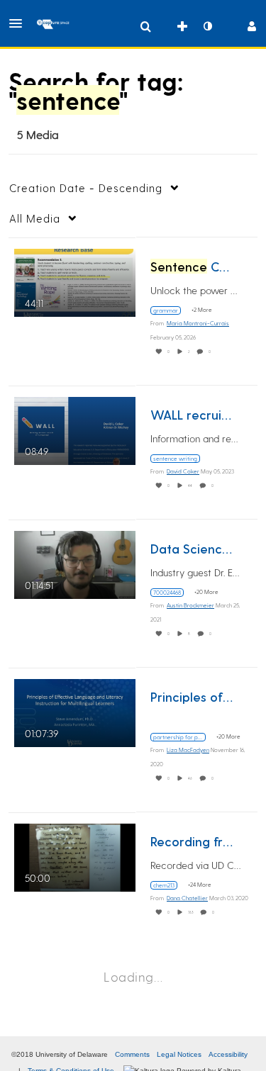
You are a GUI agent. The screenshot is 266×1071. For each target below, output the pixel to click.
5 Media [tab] (38, 134)
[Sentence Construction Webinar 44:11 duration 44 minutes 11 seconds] (74, 280)
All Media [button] (34, 218)
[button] (20, 23)
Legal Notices (179, 1054)
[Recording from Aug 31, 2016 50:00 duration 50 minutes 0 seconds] (74, 855)
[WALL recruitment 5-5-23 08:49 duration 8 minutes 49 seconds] (74, 428)
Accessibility (228, 1054)
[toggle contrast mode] (207, 26)
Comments (132, 1054)
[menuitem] (145, 26)
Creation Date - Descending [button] (85, 187)
